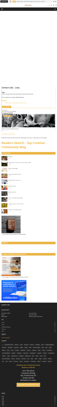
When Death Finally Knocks (10, 129)
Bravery (3, 350)
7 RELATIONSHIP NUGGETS (14, 174)
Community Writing (6, 353)
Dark (33, 355)
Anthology (38, 344)
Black (30, 347)
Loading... (3, 250)
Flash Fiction (26, 361)
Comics (43, 350)
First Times (16, 361)
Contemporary (32, 353)
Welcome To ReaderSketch (15, 209)
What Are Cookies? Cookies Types (35, 316)
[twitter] (55, 5)
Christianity (23, 350)
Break (8, 350)
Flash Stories (33, 361)
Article (28, 322)
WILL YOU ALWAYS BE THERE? (15, 198)
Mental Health (4, 316)
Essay (36, 358)
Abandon (16, 344)
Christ (12, 350)
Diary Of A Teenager (6, 358)
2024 (28, 403)
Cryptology (21, 355)
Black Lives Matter (36, 347)
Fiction (10, 361)
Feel (6, 361)
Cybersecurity (27, 355)
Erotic (32, 358)
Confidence (19, 353)
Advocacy (32, 344)
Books (50, 347)
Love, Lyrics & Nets (32, 313)
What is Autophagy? (13, 168)
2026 (28, 405)
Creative (44, 353)
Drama (13, 358)
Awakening (10, 347)
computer (13, 353)
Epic (28, 358)
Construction (25, 353)
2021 (29, 398)
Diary (45, 355)
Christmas (34, 350)
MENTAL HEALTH (12, 186)
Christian (17, 350)
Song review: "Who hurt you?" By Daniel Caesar (19, 162)
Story (28, 331)
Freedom (49, 361)
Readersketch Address (28, 327)
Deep (41, 355)
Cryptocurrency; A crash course (15, 203)
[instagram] (51, 5)
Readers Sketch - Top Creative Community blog (23, 145)
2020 (28, 396)
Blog (43, 347)
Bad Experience (12, 192)
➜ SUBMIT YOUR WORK (8, 134)
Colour (39, 350)
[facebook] (49, 5)
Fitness (21, 361)
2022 (28, 400)
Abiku (21, 344)
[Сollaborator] (13, 300)
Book (46, 347)
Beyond (3, 315)
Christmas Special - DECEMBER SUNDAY (27, 1)
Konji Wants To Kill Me (5, 313)
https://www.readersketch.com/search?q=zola (16, 103)
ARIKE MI (10, 156)
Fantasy (49, 358)
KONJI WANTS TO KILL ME (14, 180)
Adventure (26, 344)
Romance (28, 329)
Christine (28, 350)
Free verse (44, 361)
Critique (3, 355)
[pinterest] (53, 5)
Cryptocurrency (14, 355)
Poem (29, 324)
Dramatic (18, 358)
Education (24, 358)
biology (26, 347)
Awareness (16, 347)
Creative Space (51, 353)
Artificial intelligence (50, 344)
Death (37, 355)
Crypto (8, 355)
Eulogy (40, 358)
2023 (28, 401)
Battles (21, 347)
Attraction (4, 347)
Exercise (44, 358)
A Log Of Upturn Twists (9, 344)
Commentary (49, 350)
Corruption (39, 353)
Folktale (39, 361)
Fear (3, 361)
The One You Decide (33, 315)
